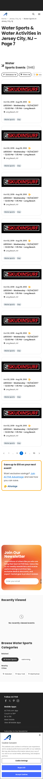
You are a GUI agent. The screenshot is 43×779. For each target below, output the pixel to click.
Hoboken (8, 674)
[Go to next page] (39, 453)
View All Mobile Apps (12, 722)
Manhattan (35, 674)
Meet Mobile (9, 719)
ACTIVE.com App (11, 710)
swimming (26, 659)
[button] (25, 75)
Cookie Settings (21, 761)
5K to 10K (7, 716)
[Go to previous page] (4, 453)
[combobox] (9, 75)
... (12, 453)
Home (3, 18)
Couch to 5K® (10, 713)
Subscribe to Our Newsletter (16, 731)
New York (21, 674)
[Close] (39, 735)
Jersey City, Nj (15, 18)
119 (34, 453)
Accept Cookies (21, 774)
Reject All (21, 768)
